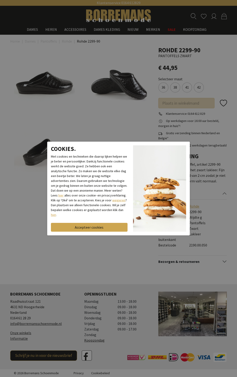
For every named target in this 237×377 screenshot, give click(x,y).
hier (61, 195)
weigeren (118, 200)
